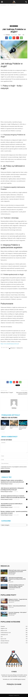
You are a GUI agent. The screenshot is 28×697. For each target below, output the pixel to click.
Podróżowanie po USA (6, 632)
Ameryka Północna (5, 640)
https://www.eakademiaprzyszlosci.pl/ (10, 343)
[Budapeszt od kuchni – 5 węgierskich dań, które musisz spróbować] (4, 601)
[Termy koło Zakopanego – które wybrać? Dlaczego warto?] (4, 614)
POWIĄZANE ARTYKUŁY (10, 415)
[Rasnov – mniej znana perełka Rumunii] (4, 607)
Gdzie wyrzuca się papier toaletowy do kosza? (21, 393)
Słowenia (3, 626)
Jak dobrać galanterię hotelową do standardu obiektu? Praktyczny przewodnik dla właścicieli (16, 586)
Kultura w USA (4, 630)
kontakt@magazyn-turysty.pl (19, 679)
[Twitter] (15, 688)
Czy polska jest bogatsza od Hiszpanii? (3, 428)
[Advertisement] (14, 15)
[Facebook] (12, 688)
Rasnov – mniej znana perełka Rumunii (17, 605)
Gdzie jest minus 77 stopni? (7, 392)
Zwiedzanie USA (4, 634)
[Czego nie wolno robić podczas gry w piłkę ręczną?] (23, 423)
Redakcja (8, 34)
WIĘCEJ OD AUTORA (9, 417)
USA (11, 26)
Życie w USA (3, 638)
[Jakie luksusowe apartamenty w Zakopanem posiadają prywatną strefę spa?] (4, 579)
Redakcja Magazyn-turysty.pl (6, 483)
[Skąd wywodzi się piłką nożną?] (14, 423)
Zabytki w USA (15, 26)
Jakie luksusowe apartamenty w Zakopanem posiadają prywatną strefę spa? (17, 579)
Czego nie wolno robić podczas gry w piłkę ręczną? (23, 428)
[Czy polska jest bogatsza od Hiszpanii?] (5, 423)
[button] (26, 2)
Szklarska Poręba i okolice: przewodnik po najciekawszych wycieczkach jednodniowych (17, 572)
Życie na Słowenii (4, 642)
